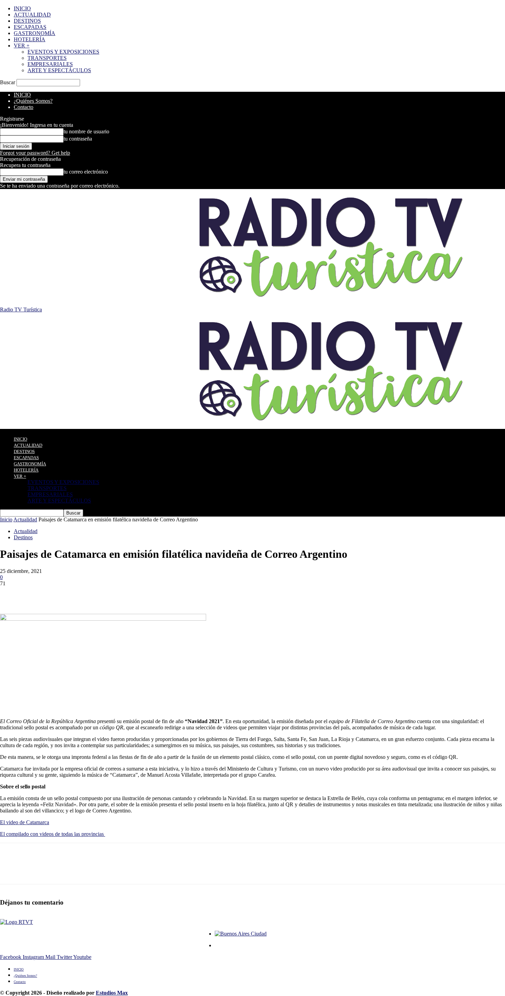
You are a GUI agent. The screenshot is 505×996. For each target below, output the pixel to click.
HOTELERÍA (29, 39)
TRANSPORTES (47, 58)
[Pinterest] (60, 594)
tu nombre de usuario (86, 131)
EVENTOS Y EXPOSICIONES (63, 52)
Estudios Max (112, 993)
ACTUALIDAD (32, 15)
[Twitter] (36, 594)
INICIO (22, 8)
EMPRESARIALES (50, 64)
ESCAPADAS (30, 27)
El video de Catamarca (24, 822)
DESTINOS (27, 21)
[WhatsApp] (85, 594)
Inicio (6, 519)
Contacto (23, 107)
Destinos (23, 537)
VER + (22, 45)
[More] (110, 594)
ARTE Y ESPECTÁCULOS (59, 70)
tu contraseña (78, 139)
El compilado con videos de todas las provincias (52, 834)
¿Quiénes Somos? (33, 101)
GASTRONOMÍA (34, 33)
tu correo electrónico (86, 172)
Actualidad (25, 519)
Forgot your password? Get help (35, 153)
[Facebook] (11, 594)
